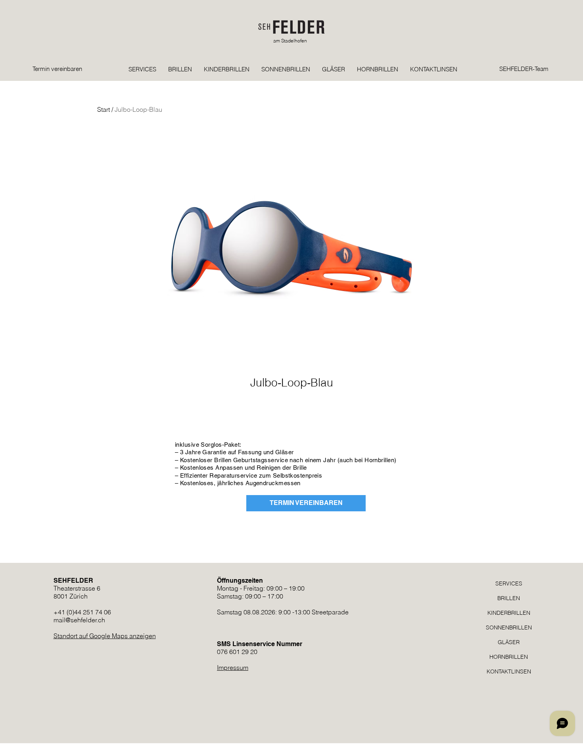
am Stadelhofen (290, 41)
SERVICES (508, 583)
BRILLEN (508, 598)
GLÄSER (509, 642)
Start (103, 109)
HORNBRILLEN (508, 656)
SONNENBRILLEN (509, 627)
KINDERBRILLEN (508, 612)
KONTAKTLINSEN (509, 671)
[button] (477, 48)
